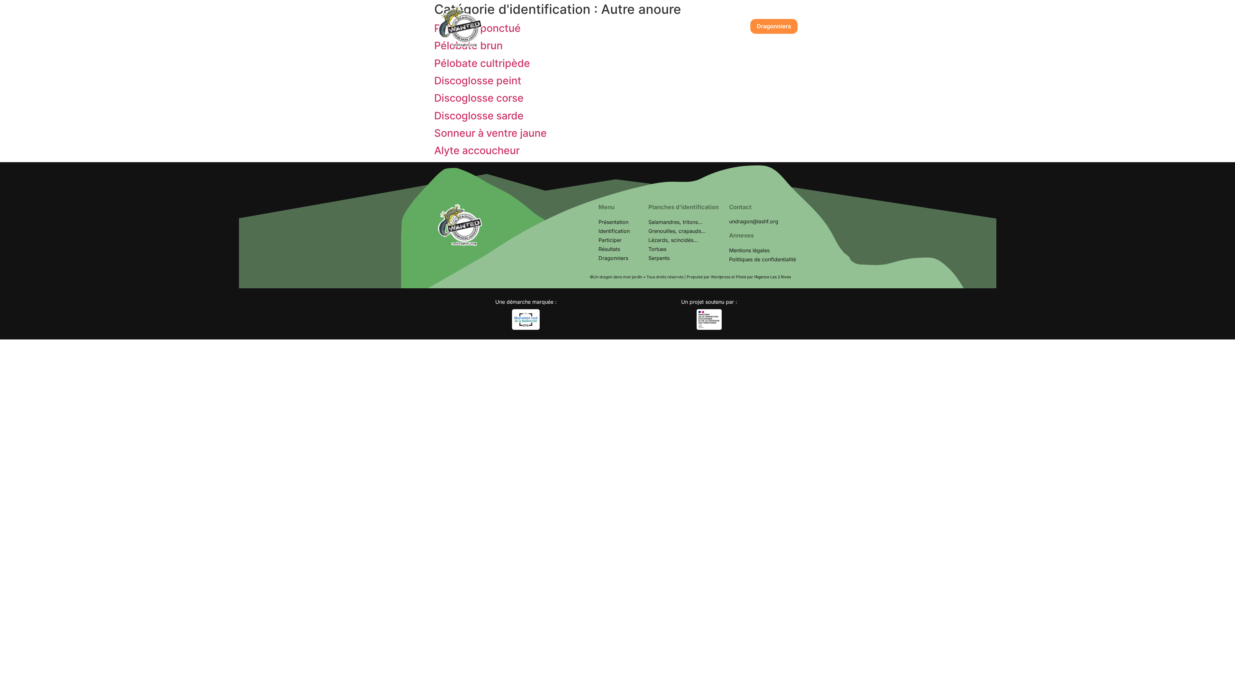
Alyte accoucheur (477, 150)
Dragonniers (774, 26)
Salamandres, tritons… (675, 222)
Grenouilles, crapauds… (677, 231)
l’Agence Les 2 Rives (772, 276)
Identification (598, 26)
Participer (645, 26)
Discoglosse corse (479, 98)
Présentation (546, 26)
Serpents (659, 258)
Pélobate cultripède (482, 63)
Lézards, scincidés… (673, 240)
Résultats (687, 26)
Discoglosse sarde (479, 115)
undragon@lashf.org (753, 221)
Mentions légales (749, 250)
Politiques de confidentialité (762, 259)
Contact (726, 26)
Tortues (657, 249)
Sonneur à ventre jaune (490, 133)
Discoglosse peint (477, 80)
